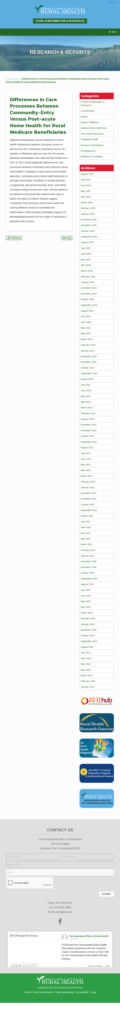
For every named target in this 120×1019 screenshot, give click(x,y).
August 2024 (87, 311)
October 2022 (87, 436)
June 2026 (86, 185)
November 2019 (89, 630)
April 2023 (86, 402)
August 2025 (87, 242)
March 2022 (86, 476)
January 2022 (87, 487)
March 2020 (86, 613)
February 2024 (88, 345)
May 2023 (85, 396)
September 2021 (89, 510)
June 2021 (86, 527)
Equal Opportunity (64, 992)
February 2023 (88, 413)
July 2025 (85, 248)
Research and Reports (92, 145)
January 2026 (87, 214)
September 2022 (89, 442)
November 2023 (89, 362)
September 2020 (89, 578)
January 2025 (87, 282)
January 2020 (87, 624)
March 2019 (86, 675)
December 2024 (89, 288)
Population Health (89, 139)
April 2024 (86, 333)
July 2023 (85, 385)
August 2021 (87, 516)
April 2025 (86, 265)
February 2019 (88, 681)
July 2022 (85, 453)
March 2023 (86, 407)
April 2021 (86, 538)
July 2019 (85, 652)
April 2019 (86, 670)
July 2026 (85, 179)
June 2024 (86, 322)
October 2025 (87, 231)
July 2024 (85, 316)
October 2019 (87, 635)
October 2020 (87, 573)
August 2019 (87, 647)
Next (66, 238)
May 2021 (85, 533)
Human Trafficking (89, 122)
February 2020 (88, 618)
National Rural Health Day (93, 128)
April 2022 (86, 470)
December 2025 (89, 219)
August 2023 (87, 379)
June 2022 (86, 459)
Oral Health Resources (92, 134)
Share (107, 966)
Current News (88, 111)
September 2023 (89, 373)
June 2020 (86, 595)
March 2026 (86, 202)
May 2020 (85, 601)
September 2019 (89, 641)
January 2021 (87, 556)
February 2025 (88, 276)
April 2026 (86, 196)
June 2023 (86, 390)
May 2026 (85, 191)
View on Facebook (95, 966)
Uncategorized (88, 151)
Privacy (28, 992)
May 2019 (85, 664)
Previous (15, 238)
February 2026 (88, 208)
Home (9, 79)
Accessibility (82, 992)
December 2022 (89, 424)
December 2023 (89, 356)
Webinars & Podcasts (91, 156)
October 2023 (87, 368)
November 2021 (89, 499)
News (17, 79)
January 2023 (87, 419)
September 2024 (89, 305)
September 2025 (89, 236)
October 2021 (87, 504)
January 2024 (87, 350)
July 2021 (85, 521)
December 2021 (89, 493)
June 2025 (86, 254)
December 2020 (89, 561)
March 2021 (86, 544)
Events (84, 116)
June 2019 (86, 658)
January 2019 (87, 687)
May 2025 (85, 259)
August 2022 (87, 447)
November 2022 (89, 430)
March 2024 (86, 339)
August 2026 (87, 174)
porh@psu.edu (64, 912)
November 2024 (89, 293)
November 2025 (89, 225)
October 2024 (87, 299)
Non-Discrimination (43, 992)
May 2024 (85, 328)
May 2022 (85, 464)
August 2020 (87, 584)
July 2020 (85, 590)
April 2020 (86, 607)
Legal (93, 992)
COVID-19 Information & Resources (60, 21)
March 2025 (86, 271)
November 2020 (89, 567)
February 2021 (88, 550)
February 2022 (88, 481)
